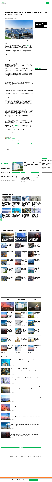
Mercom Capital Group (31, 456)
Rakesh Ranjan (11, 18)
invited (13, 129)
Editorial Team (17, 456)
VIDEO (40, 3)
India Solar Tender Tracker (19, 134)
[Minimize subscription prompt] (50, 479)
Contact (22, 456)
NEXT (32, 143)
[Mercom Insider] (29, 0)
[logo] (3, 3)
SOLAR (20, 3)
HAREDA (27, 45)
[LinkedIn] (6, 0)
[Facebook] (1, 0)
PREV (6, 143)
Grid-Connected (7, 140)
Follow (6, 40)
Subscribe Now (33, 480)
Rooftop (17, 140)
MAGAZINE (43, 3)
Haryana (14, 140)
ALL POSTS (18, 143)
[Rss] (3, 0)
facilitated (17, 125)
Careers (25, 456)
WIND (33, 3)
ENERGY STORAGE (28, 3)
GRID (23, 3)
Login (47, 3)
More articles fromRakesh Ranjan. (11, 138)
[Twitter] (5, 0)
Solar (20, 140)
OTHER (36, 3)
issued (9, 123)
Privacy (37, 456)
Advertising (12, 456)
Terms (41, 456)
